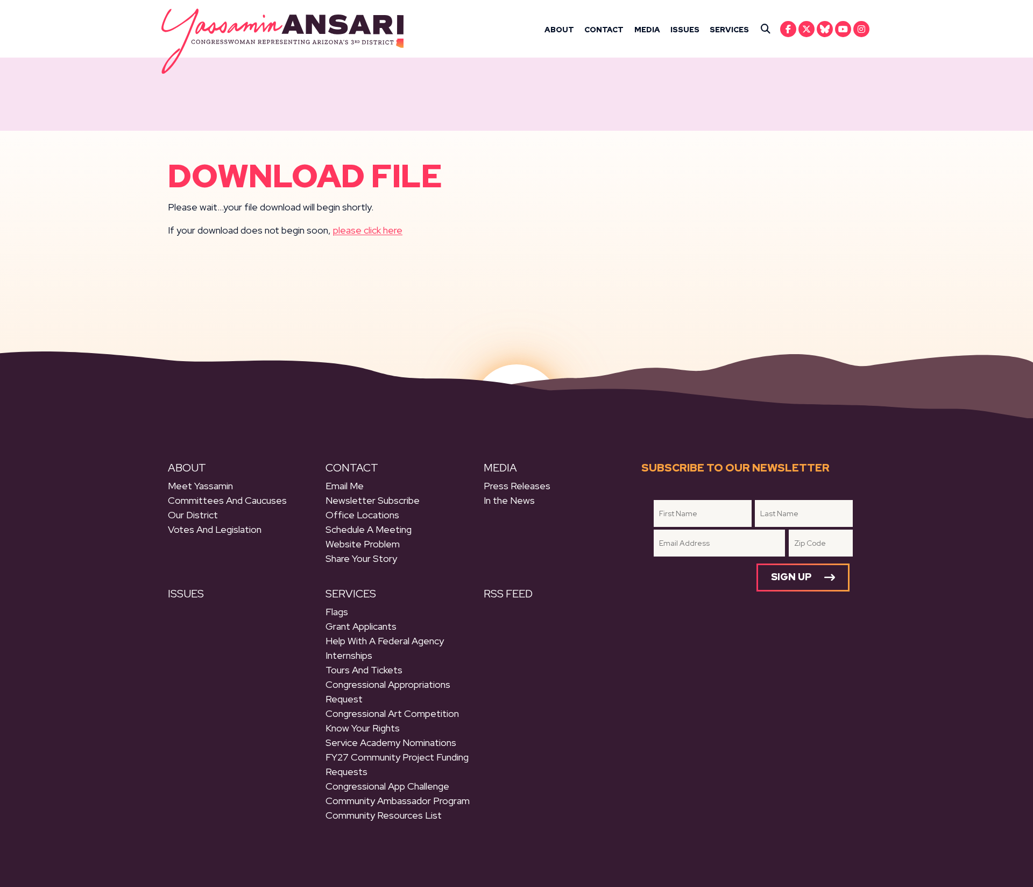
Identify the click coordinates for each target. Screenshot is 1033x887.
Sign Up (791, 577)
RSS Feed (508, 594)
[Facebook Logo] (788, 29)
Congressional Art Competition (392, 713)
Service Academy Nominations (391, 742)
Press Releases (517, 486)
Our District (193, 515)
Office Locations (362, 515)
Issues (684, 29)
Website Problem (363, 544)
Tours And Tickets (364, 670)
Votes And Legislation (214, 529)
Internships (349, 655)
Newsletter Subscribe (373, 500)
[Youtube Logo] (843, 29)
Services (729, 29)
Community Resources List (384, 815)
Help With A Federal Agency (385, 641)
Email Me (345, 486)
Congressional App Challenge (387, 786)
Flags (337, 612)
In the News (509, 500)
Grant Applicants (361, 626)
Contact (604, 29)
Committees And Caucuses (227, 500)
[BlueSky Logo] (825, 29)
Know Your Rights (363, 728)
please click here (367, 230)
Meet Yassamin (200, 486)
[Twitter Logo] (806, 29)
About (559, 29)
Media (647, 29)
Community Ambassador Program (398, 800)
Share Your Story (361, 558)
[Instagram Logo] (861, 29)
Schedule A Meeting (369, 529)
